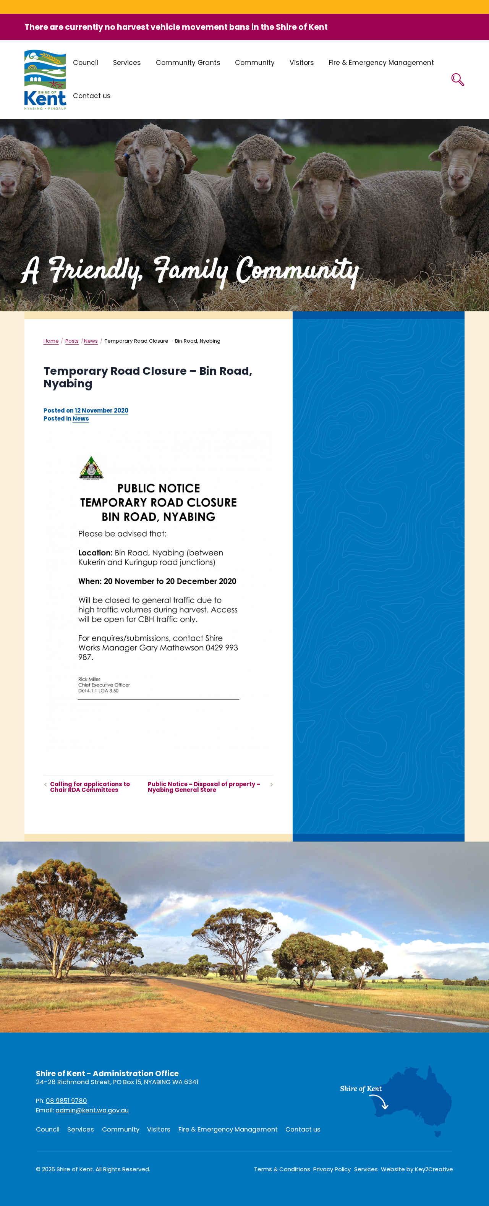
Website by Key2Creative (417, 1169)
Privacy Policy (332, 1169)
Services (127, 62)
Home (51, 341)
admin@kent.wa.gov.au (92, 1110)
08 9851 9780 (66, 1100)
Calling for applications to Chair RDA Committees (90, 787)
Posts (72, 341)
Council (85, 62)
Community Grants (188, 62)
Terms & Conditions (282, 1169)
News (91, 341)
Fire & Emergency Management (381, 62)
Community (255, 62)
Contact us (92, 95)
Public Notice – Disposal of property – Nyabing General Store (204, 787)
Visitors (302, 62)
